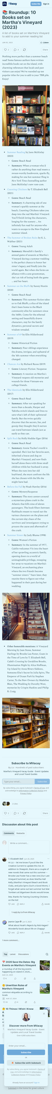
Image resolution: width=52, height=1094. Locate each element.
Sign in (46, 4)
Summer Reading (16, 152)
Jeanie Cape (13, 921)
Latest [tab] (13, 954)
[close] (44, 1013)
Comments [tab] (9, 833)
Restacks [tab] (21, 833)
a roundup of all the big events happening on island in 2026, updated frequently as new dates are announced (17, 970)
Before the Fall (15, 487)
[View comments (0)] (15, 978)
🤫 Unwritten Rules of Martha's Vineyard (14, 987)
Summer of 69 (14, 334)
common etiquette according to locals (17, 993)
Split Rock (12, 438)
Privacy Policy (34, 1074)
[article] (26, 970)
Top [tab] (5, 954)
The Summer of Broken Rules (22, 238)
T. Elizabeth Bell (15, 858)
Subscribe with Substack (28, 1062)
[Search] (47, 954)
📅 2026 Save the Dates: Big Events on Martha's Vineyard (19, 964)
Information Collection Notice (31, 790)
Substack (12, 1088)
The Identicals (14, 390)
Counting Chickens (17, 189)
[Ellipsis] (48, 858)
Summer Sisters (15, 535)
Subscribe (36, 4)
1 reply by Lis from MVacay (23, 912)
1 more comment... (10, 940)
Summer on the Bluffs (18, 286)
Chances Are (14, 364)
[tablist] (14, 833)
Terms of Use (39, 788)
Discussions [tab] (23, 954)
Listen (46, 42)
